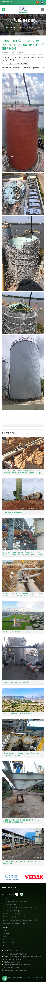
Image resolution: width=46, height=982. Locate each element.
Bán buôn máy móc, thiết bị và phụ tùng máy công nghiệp (20, 920)
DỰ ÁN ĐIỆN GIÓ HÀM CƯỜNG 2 (13, 512)
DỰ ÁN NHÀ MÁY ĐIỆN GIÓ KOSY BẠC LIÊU (17, 632)
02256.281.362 (7, 2)
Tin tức (5, 946)
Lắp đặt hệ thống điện (9, 904)
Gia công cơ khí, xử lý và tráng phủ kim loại (15, 917)
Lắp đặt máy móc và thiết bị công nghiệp (15, 901)
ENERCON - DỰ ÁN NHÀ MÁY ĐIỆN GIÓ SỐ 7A (18, 714)
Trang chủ (6, 930)
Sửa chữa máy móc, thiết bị (11, 914)
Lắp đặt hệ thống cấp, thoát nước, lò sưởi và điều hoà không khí (22, 908)
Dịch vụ (5, 937)
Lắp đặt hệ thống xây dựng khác (12, 911)
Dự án (5, 940)
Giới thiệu (6, 933)
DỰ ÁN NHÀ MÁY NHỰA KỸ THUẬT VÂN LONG (18, 682)
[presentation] (3, 877)
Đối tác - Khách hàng (9, 943)
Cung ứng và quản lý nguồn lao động (14, 923)
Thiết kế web (37, 978)
